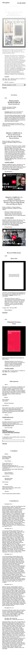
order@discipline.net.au (8, 425)
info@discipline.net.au (7, 417)
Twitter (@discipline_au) (8, 431)
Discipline (6, 2)
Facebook (4, 430)
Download (4, 312)
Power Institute (15, 169)
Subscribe (4, 443)
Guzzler (11, 295)
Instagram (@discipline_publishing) (11, 432)
